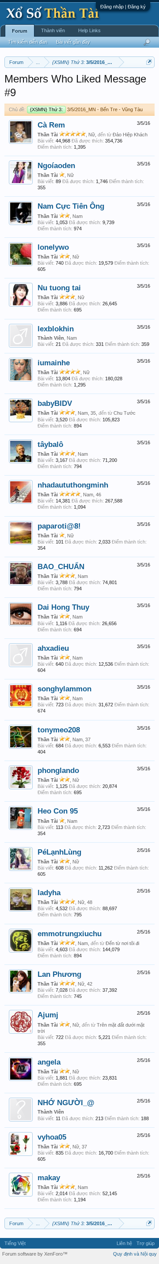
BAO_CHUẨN (61, 566)
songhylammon (64, 688)
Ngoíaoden (56, 165)
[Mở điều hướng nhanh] (149, 62)
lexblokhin (56, 328)
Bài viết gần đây (73, 42)
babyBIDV (55, 403)
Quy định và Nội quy (135, 1253)
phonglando (58, 770)
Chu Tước (125, 413)
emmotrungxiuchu (70, 933)
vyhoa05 (52, 1137)
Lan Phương (59, 974)
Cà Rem (51, 124)
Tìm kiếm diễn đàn (27, 42)
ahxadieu (53, 648)
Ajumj (48, 1014)
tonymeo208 (59, 729)
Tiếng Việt (15, 1243)
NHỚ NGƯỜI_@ (66, 1102)
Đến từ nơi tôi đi (122, 943)
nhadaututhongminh (73, 484)
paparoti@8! (59, 525)
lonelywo (53, 247)
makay (49, 1177)
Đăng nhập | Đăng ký (123, 6)
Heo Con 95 (58, 810)
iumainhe (54, 362)
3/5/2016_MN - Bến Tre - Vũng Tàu (86, 109)
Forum (19, 31)
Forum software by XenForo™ (35, 1253)
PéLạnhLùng (59, 852)
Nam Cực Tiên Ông (71, 206)
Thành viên (53, 30)
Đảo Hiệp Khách (130, 134)
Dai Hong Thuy (63, 607)
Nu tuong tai (59, 287)
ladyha (49, 892)
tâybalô (50, 444)
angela (49, 1062)
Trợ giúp (145, 1243)
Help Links (89, 30)
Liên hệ (124, 1243)
